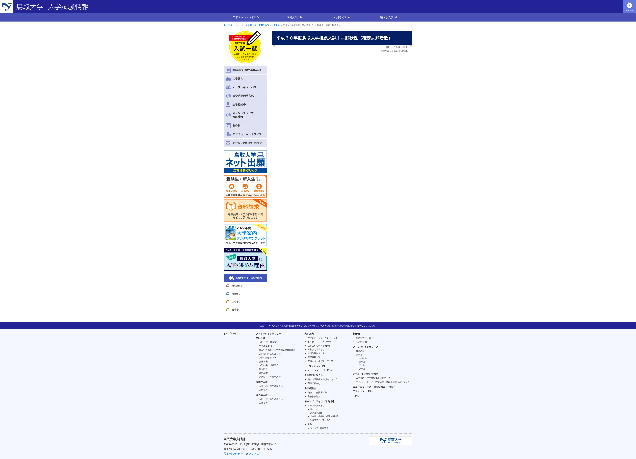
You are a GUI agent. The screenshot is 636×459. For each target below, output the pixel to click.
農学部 (236, 309)
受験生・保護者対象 (317, 392)
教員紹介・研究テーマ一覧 (320, 361)
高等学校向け (314, 383)
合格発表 (263, 361)
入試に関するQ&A (268, 357)
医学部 (236, 294)
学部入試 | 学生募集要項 (247, 70)
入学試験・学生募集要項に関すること (374, 378)
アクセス (357, 395)
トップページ (230, 25)
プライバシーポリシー (364, 391)
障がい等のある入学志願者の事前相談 (277, 350)
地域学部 (237, 286)
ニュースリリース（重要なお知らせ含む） (259, 25)
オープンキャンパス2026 (320, 370)
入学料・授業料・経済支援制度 (324, 416)
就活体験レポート (316, 353)
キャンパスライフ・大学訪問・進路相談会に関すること (383, 382)
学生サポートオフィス (320, 420)
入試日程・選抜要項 (268, 342)
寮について (315, 409)
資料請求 (263, 373)
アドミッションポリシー (247, 17)
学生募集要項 (265, 346)
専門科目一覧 (314, 357)
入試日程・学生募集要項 (271, 386)
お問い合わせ (235, 453)
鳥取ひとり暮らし (316, 349)
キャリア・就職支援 (319, 428)
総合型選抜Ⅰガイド (365, 338)
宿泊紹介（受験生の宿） (271, 377)
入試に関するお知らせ (270, 354)
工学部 (236, 301)
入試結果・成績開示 (268, 365)
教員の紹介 (361, 351)
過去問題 (263, 369)
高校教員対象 (314, 396)
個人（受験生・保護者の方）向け (324, 379)
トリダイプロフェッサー (319, 341)
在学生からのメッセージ (319, 345)
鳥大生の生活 (316, 413)
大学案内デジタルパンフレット (323, 338)
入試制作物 (361, 341)
